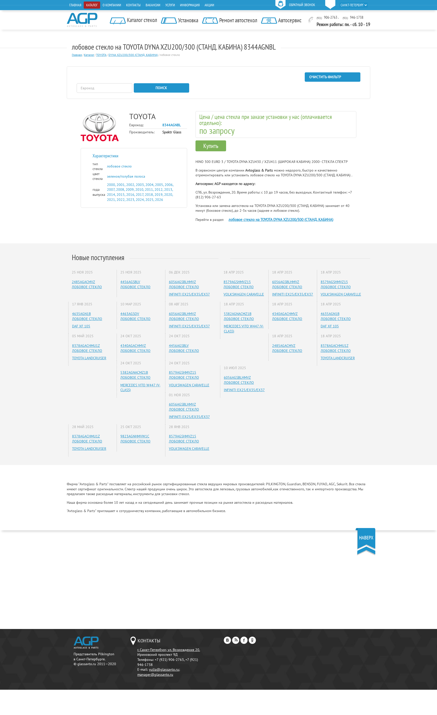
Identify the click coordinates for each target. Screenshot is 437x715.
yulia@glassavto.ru (164, 669)
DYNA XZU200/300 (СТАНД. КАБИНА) (133, 55)
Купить (210, 146)
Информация (190, 5)
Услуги (170, 5)
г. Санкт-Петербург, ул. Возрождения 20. (168, 649)
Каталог (92, 5)
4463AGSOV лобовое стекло (135, 316)
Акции (209, 5)
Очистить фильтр (325, 77)
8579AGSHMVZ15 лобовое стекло (184, 375)
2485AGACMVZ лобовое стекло (87, 284)
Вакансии (153, 5)
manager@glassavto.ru (155, 674)
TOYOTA (101, 55)
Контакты (133, 5)
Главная (75, 5)
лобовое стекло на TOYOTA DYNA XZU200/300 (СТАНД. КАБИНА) (281, 219)
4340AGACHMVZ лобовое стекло (135, 348)
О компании (112, 5)
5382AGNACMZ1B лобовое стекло (135, 375)
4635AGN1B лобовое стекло (87, 316)
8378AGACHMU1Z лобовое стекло (87, 348)
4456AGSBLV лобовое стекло (135, 284)
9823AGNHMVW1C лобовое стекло (135, 439)
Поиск (161, 88)
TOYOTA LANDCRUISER (89, 358)
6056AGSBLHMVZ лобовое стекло (184, 284)
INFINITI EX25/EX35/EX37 (189, 294)
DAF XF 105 (81, 326)
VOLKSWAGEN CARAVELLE (189, 385)
